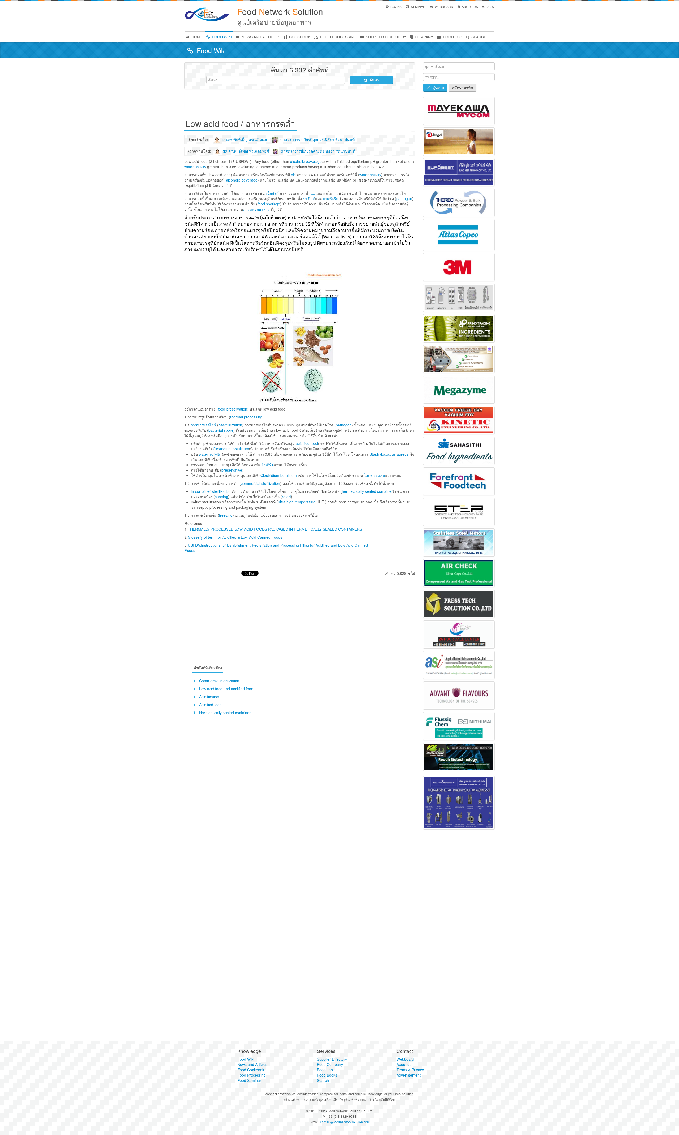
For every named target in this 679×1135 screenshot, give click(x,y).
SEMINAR (417, 6)
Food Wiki (245, 1059)
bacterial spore (220, 430)
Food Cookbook (250, 1069)
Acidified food (210, 704)
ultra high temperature (296, 501)
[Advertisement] (299, 105)
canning (221, 496)
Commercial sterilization (219, 680)
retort (286, 496)
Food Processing (251, 1075)
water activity (210, 454)
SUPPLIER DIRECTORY (385, 37)
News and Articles (252, 1064)
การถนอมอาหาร (256, 209)
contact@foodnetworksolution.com (345, 1122)
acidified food (307, 443)
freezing (226, 515)
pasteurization (230, 425)
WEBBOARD (443, 6)
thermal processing (246, 417)
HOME (196, 37)
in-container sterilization (211, 491)
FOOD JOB (452, 37)
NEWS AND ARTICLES (260, 37)
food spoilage (269, 203)
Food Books (327, 1075)
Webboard (405, 1059)
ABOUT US (469, 6)
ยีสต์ (311, 198)
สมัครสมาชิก (462, 87)
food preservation (232, 409)
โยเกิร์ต (268, 464)
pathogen (404, 198)
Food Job (325, 1069)
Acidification (209, 696)
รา (305, 198)
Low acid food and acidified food (226, 688)
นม (312, 193)
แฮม (381, 475)
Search (323, 1080)
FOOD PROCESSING (337, 37)
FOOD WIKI (221, 37)
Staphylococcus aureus (388, 454)
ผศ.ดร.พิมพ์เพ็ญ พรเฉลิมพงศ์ (245, 139)
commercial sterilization (260, 483)
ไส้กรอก (370, 475)
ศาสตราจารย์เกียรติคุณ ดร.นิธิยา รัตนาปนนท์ (317, 139)
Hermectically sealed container (225, 712)
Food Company (330, 1064)
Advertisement (409, 1075)
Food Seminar (249, 1080)
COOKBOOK (299, 37)
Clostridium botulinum (231, 448)
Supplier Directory (332, 1059)
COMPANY (423, 37)
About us (404, 1064)
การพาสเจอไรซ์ (203, 425)
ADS (490, 6)
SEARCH (478, 37)
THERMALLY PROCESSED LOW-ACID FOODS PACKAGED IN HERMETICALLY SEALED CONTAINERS (275, 529)
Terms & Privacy (410, 1069)
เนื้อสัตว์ (272, 193)
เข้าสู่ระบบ (435, 87)
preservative (231, 470)
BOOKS (396, 6)
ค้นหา (373, 80)
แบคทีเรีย (330, 198)
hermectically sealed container (367, 491)
